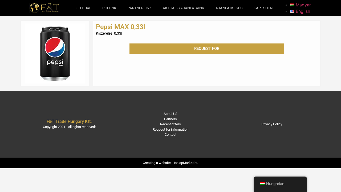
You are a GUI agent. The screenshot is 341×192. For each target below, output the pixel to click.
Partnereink (140, 8)
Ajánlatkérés (229, 8)
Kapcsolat (264, 8)
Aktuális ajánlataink (183, 8)
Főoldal (83, 8)
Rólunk (109, 8)
